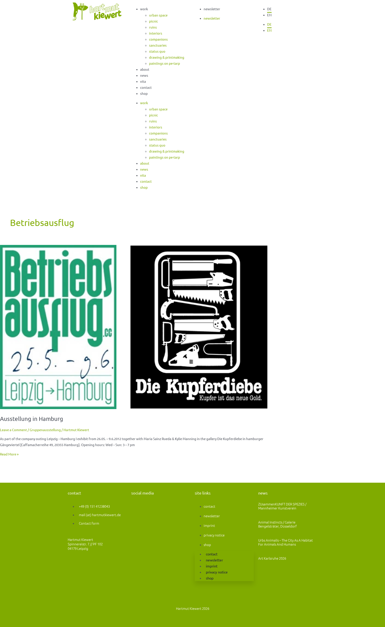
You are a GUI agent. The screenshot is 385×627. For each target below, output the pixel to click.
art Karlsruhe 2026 (272, 558)
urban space (158, 15)
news (144, 75)
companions (158, 39)
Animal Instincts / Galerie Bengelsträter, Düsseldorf (277, 524)
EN (269, 15)
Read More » (9, 454)
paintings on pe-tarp (164, 63)
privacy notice (214, 535)
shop (144, 93)
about (144, 69)
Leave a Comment (13, 430)
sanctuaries (158, 45)
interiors (155, 33)
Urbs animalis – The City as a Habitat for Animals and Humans (285, 542)
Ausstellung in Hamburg (31, 418)
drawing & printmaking (166, 57)
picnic (153, 21)
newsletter (212, 9)
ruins (153, 27)
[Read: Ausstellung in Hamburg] (133, 408)
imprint (209, 525)
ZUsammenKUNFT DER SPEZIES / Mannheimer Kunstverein (282, 506)
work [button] (144, 9)
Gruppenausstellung (45, 430)
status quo (157, 51)
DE (269, 9)
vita (143, 81)
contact (146, 87)
